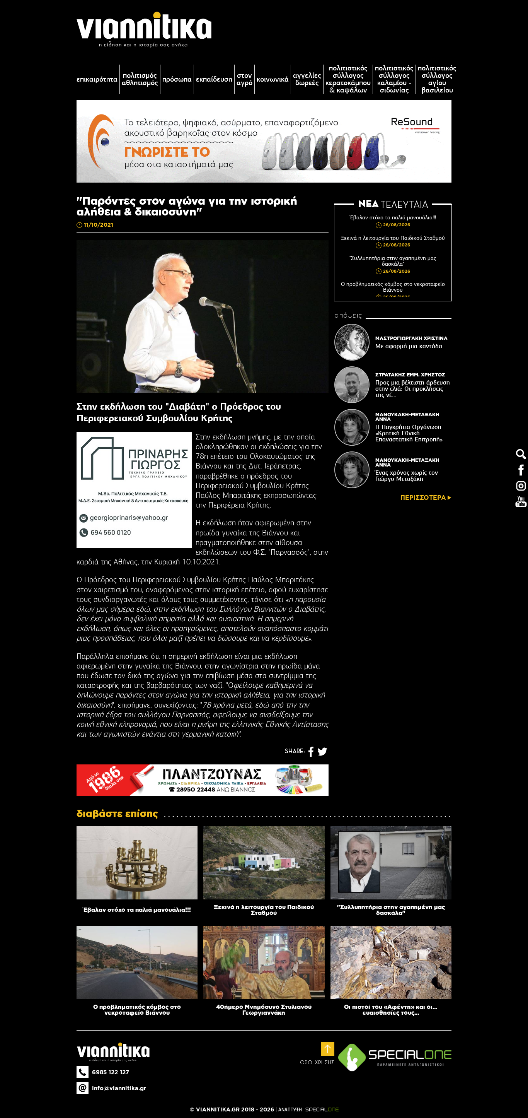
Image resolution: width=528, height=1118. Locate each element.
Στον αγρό (244, 79)
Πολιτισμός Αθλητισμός (140, 79)
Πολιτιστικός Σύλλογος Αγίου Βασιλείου (437, 79)
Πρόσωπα (177, 79)
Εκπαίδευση (214, 79)
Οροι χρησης (317, 1062)
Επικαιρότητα (97, 79)
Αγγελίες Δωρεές (307, 79)
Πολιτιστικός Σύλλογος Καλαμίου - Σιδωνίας (394, 79)
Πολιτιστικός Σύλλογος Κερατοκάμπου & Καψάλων (348, 79)
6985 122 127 (110, 1072)
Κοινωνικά (273, 79)
